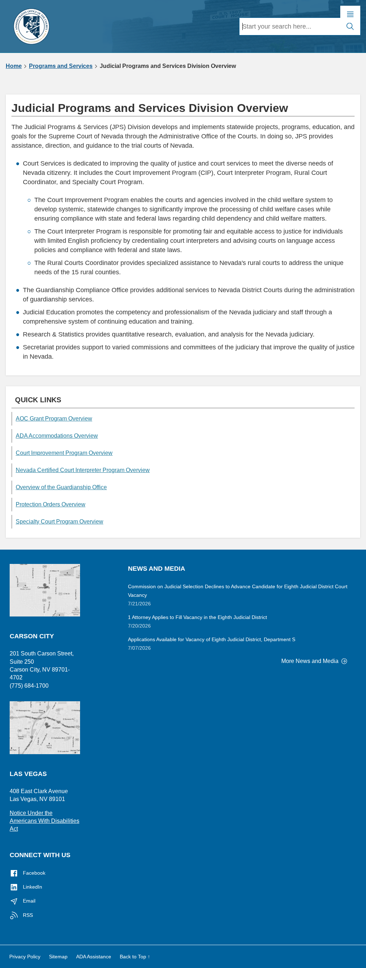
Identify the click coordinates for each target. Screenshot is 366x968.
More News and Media (310, 661)
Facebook (33, 873)
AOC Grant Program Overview (54, 419)
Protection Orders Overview (50, 504)
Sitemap (58, 956)
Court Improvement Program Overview (64, 453)
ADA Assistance (93, 956)
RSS (27, 915)
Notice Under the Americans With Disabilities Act (44, 821)
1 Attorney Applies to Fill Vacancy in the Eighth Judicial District (197, 617)
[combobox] (289, 26)
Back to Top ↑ (135, 956)
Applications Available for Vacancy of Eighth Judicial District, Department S (211, 639)
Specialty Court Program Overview (59, 522)
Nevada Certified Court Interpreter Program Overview (83, 470)
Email (28, 901)
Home (14, 66)
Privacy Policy (24, 956)
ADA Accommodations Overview (57, 436)
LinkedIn (31, 887)
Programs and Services (61, 66)
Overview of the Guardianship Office (61, 487)
